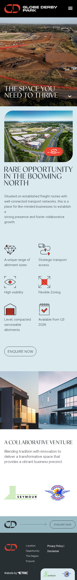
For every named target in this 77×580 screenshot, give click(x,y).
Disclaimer (53, 551)
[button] (70, 8)
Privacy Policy (55, 546)
